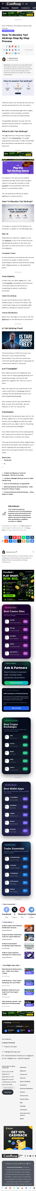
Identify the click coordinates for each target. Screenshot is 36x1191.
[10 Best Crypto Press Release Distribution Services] (29, 928)
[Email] (9, 53)
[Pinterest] (22, 913)
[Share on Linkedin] (6, 49)
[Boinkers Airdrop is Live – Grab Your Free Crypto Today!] (29, 992)
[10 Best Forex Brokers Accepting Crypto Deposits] (29, 946)
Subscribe (7, 1092)
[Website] (33, 552)
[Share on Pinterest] (15, 46)
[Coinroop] (13, 4)
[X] (14, 913)
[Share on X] (9, 46)
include (9, 283)
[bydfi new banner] (18, 1138)
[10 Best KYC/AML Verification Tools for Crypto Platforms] (29, 937)
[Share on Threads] (6, 53)
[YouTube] (30, 1156)
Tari (6, 136)
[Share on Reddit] (12, 49)
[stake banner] (18, 14)
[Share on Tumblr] (9, 49)
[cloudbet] (18, 586)
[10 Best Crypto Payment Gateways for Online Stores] (29, 955)
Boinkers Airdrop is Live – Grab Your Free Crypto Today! (11, 992)
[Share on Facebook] (6, 46)
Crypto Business (7, 930)
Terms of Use (25, 526)
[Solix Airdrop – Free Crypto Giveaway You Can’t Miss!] (29, 982)
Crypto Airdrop (8, 30)
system (5, 186)
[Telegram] (31, 913)
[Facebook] (6, 913)
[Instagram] (33, 1156)
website (8, 241)
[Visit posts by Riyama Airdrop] (4, 59)
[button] (3, 4)
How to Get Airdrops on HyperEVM (16, 484)
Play (25, 621)
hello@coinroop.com (16, 682)
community (16, 138)
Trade (25, 737)
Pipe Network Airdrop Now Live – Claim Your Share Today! (12, 971)
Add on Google (16, 708)
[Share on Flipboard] (12, 46)
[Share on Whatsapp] (18, 46)
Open (25, 798)
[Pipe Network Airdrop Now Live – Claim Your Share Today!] (29, 971)
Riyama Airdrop (13, 58)
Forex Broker (6, 948)
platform (5, 319)
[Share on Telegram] (18, 49)
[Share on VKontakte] (15, 49)
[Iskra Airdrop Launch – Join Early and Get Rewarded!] (29, 1003)
